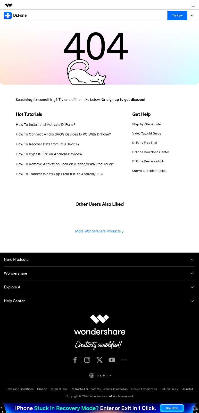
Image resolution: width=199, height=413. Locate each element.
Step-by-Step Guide (146, 124)
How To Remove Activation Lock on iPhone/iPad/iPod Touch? (65, 164)
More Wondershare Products (98, 231)
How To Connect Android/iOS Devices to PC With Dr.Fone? (63, 134)
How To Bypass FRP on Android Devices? (49, 154)
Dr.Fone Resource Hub (148, 161)
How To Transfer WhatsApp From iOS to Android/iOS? (60, 174)
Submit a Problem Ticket (149, 171)
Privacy (41, 389)
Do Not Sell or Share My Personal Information (99, 389)
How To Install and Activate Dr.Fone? (45, 124)
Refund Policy (169, 389)
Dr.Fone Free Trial (144, 142)
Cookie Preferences (144, 389)
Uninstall (187, 389)
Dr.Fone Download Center (150, 152)
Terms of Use (58, 389)
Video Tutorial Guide (146, 133)
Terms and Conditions (19, 389)
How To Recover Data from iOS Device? (47, 144)
